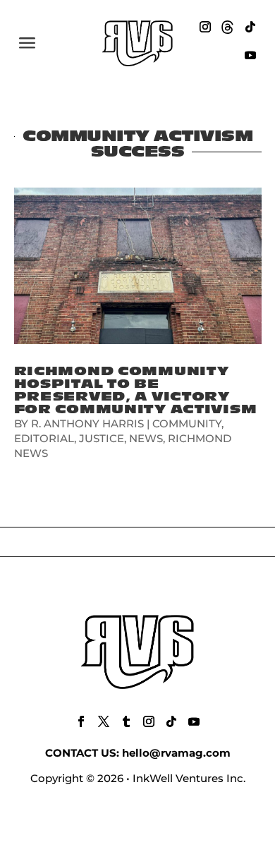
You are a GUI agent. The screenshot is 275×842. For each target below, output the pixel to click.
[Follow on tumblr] (126, 721)
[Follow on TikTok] (250, 27)
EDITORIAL (44, 438)
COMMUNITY (186, 423)
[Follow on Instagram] (205, 27)
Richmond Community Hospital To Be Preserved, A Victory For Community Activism (135, 390)
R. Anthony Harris (87, 423)
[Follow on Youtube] (250, 55)
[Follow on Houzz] (227, 27)
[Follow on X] (103, 721)
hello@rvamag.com (176, 752)
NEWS (146, 438)
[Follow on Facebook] (81, 721)
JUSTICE (101, 438)
